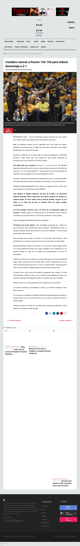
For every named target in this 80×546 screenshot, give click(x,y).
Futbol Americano (15, 346)
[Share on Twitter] (50, 313)
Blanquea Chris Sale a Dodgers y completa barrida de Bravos (40, 351)
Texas (28, 41)
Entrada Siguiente (65, 320)
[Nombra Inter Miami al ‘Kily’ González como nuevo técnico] (64, 403)
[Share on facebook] (46, 313)
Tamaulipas (20, 41)
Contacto (73, 536)
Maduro (43, 47)
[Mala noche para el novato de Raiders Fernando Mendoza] (16, 337)
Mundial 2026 (34, 47)
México (36, 41)
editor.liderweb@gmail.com (15, 521)
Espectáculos (60, 41)
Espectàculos (46, 522)
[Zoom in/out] (6, 543)
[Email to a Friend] (65, 313)
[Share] (2, 543)
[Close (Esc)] (1, 543)
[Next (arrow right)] (2, 545)
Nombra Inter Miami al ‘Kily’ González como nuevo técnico (62, 483)
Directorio (57, 536)
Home (5, 53)
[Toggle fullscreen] (4, 543)
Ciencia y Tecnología (21, 47)
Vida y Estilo (8, 47)
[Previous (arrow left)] (1, 545)
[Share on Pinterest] (61, 313)
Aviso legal (65, 536)
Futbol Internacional (63, 479)
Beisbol (31, 346)
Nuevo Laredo (8, 41)
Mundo (43, 41)
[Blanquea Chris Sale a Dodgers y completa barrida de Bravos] (40, 337)
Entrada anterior (15, 320)
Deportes (50, 41)
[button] (6, 3)
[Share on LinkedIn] (54, 313)
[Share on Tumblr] (57, 313)
